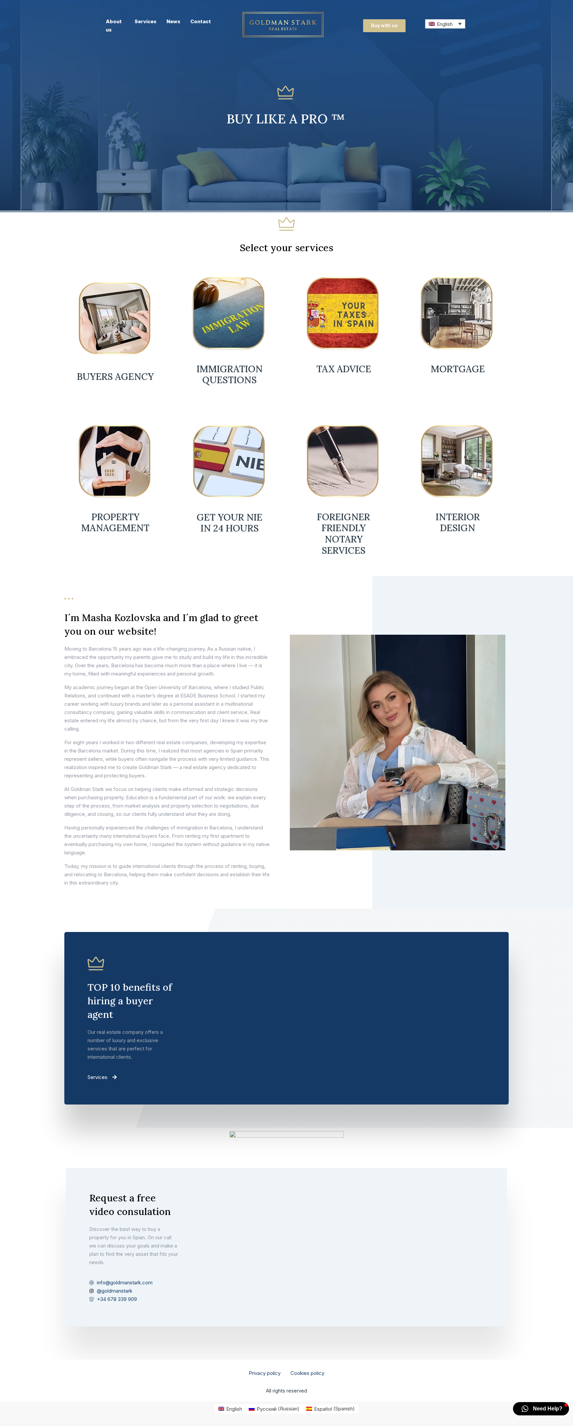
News (173, 21)
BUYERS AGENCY (115, 377)
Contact (200, 21)
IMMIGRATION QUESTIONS (230, 374)
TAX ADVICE (343, 369)
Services (146, 21)
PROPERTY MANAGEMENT (115, 522)
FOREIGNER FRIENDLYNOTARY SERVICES (343, 533)
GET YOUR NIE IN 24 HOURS (229, 523)
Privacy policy (265, 1373)
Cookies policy (307, 1373)
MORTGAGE (458, 369)
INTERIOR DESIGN (458, 522)
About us (114, 26)
